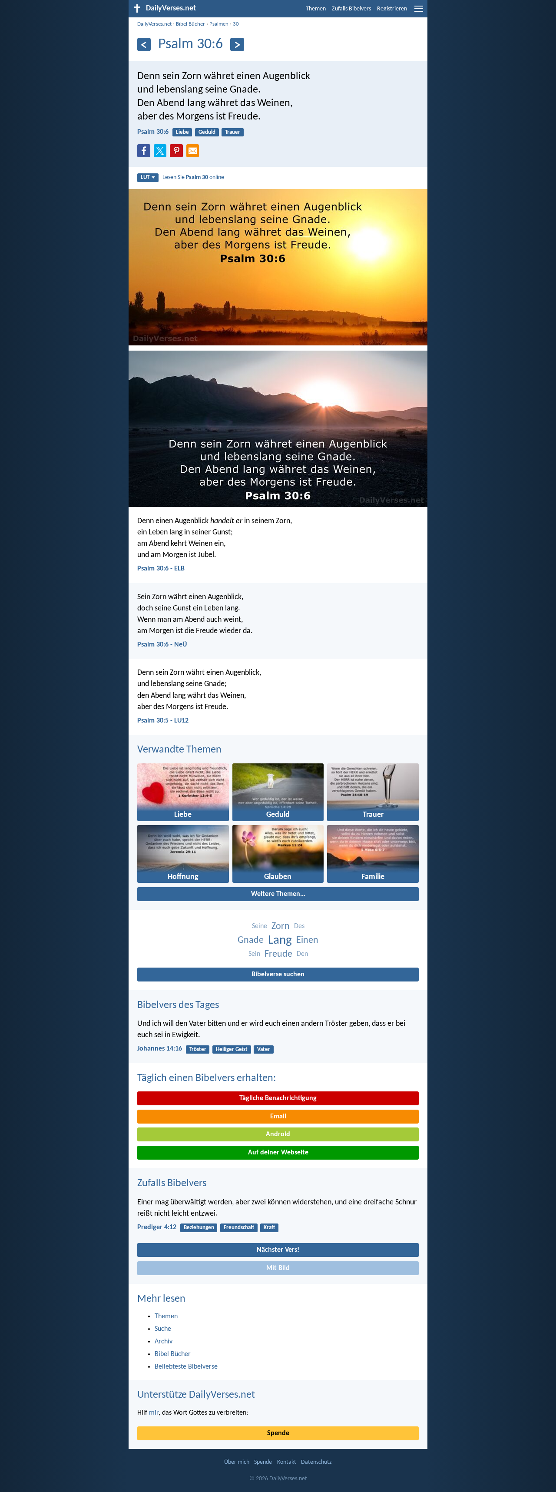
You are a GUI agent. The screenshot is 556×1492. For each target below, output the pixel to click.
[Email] (194, 153)
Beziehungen (199, 1227)
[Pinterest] (178, 153)
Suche (163, 1329)
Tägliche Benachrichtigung (278, 1098)
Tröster (197, 1049)
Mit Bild (278, 1268)
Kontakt (286, 1462)
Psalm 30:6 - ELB (161, 568)
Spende (278, 1433)
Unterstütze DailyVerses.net (196, 1395)
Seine (259, 926)
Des (299, 926)
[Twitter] (162, 153)
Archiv (163, 1341)
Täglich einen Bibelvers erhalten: (206, 1078)
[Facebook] (145, 153)
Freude (278, 954)
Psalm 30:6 (153, 132)
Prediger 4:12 (156, 1227)
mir (154, 1412)
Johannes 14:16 (159, 1048)
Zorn (280, 927)
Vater (263, 1049)
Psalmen (218, 24)
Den (302, 954)
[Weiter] (237, 44)
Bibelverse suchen (278, 974)
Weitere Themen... (278, 894)
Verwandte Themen (179, 750)
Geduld (207, 132)
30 (236, 24)
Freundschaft (239, 1227)
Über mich (236, 1462)
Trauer (232, 132)
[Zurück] (144, 44)
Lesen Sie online (193, 177)
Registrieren (392, 9)
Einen (307, 940)
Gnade (251, 940)
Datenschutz (316, 1462)
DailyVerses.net (154, 24)
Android (278, 1134)
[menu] (418, 12)
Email (278, 1116)
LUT (145, 177)
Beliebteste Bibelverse (186, 1366)
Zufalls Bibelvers (351, 9)
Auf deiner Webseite (278, 1152)
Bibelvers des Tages (178, 1005)
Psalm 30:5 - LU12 (163, 720)
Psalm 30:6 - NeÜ (162, 644)
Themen (316, 9)
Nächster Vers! (278, 1250)
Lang (280, 940)
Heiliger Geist (232, 1049)
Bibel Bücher (190, 24)
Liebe (182, 132)
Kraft (269, 1227)
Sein (254, 954)
